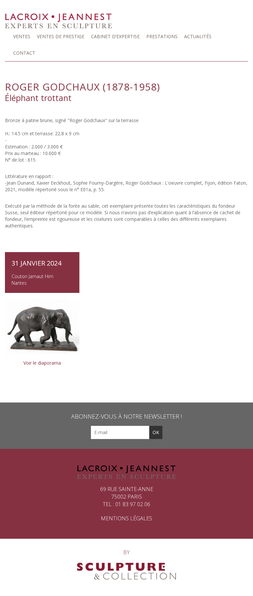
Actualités (197, 36)
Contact (24, 53)
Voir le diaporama (42, 363)
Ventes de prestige (60, 36)
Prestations (162, 36)
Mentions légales (126, 518)
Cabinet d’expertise (115, 36)
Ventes (21, 36)
